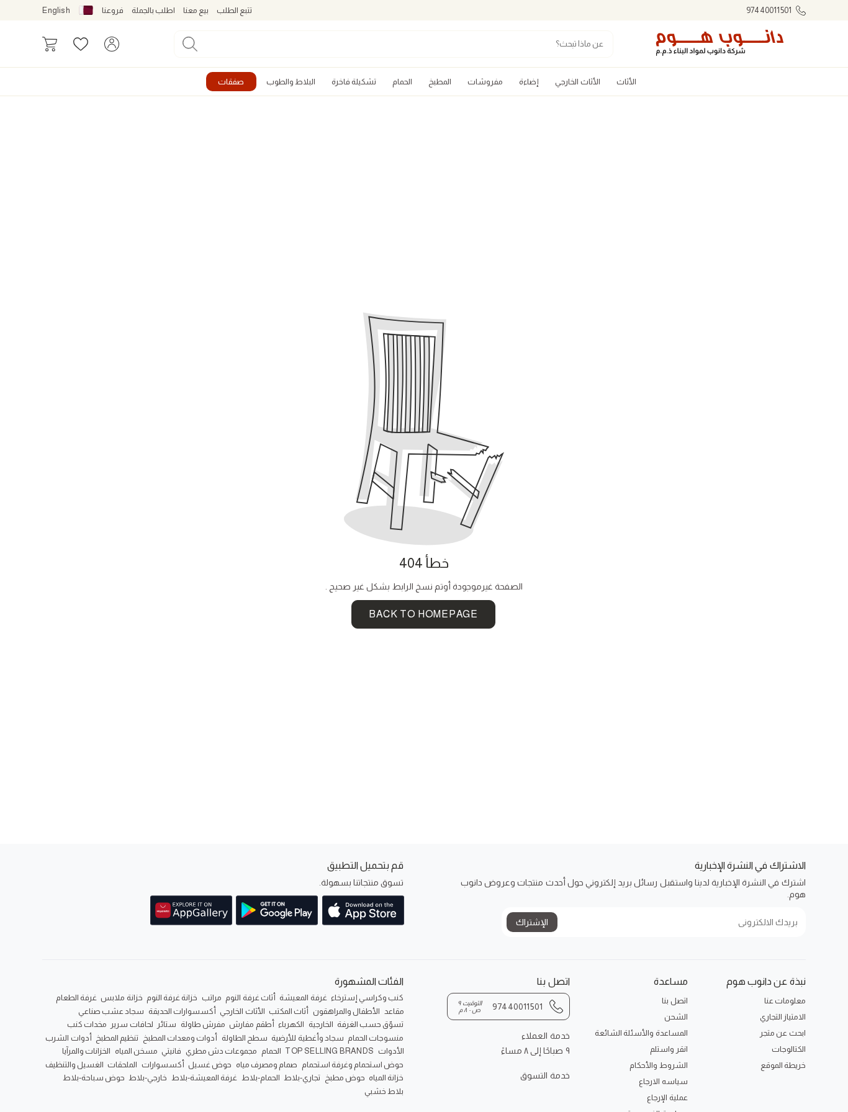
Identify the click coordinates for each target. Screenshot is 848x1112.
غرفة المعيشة (303, 997)
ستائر (166, 1024)
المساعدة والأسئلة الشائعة (641, 1033)
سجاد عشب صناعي (111, 1011)
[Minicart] (49, 44)
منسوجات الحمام (376, 1037)
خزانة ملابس (121, 997)
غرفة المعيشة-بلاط (204, 1077)
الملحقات (122, 1064)
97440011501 (769, 10)
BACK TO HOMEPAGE (423, 614)
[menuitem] (626, 82)
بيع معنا (196, 10)
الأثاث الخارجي (242, 1011)
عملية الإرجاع (667, 1097)
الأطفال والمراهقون (346, 1011)
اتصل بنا (674, 1000)
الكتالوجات (789, 1049)
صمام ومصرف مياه (266, 1064)
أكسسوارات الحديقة (182, 1011)
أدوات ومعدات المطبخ (180, 1037)
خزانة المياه (386, 1077)
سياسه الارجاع (663, 1081)
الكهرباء (291, 1024)
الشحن (676, 1016)
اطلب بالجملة (153, 10)
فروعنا (113, 10)
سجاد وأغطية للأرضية (307, 1037)
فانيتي (171, 1051)
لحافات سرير (132, 1024)
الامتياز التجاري (783, 1016)
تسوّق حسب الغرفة (370, 1024)
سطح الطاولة (245, 1037)
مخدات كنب (87, 1024)
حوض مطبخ (345, 1077)
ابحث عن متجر (782, 1033)
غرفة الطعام (76, 997)
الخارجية (321, 1024)
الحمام (271, 1051)
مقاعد (394, 1011)
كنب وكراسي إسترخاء (367, 997)
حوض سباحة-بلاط (94, 1077)
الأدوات (391, 1051)
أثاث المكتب (289, 1011)
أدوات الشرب (68, 1037)
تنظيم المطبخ (117, 1037)
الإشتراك (532, 922)
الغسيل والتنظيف (74, 1064)
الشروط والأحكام (658, 1065)
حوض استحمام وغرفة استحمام (353, 1064)
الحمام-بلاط (260, 1077)
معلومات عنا (785, 1000)
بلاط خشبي (384, 1091)
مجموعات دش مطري (221, 1051)
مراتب (212, 997)
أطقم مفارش (251, 1024)
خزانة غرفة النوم (172, 997)
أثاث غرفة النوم (250, 997)
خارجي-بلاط (148, 1077)
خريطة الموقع (783, 1065)
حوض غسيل (210, 1064)
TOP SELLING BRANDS (329, 1051)
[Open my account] (111, 44)
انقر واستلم (668, 1049)
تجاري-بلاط (302, 1077)
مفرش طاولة (203, 1024)
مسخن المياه (136, 1051)
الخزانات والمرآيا (86, 1051)
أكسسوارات (163, 1064)
